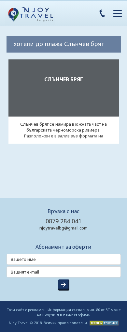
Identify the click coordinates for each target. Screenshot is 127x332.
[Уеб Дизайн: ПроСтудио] (103, 322)
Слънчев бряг (63, 79)
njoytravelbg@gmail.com (63, 228)
